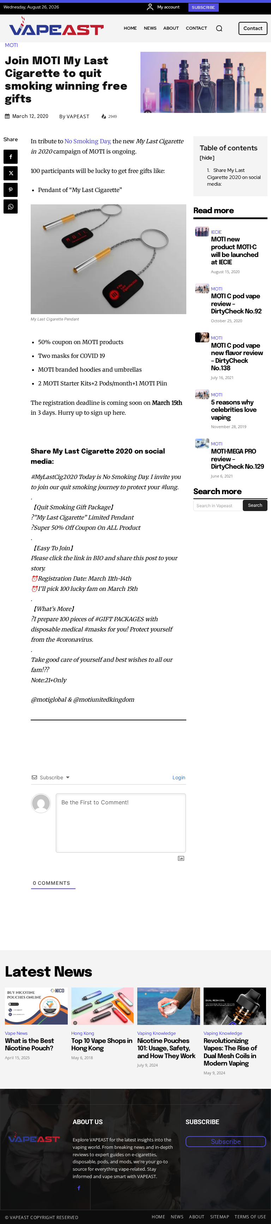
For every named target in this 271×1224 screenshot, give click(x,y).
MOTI (11, 45)
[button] (219, 28)
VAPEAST (78, 116)
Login (178, 777)
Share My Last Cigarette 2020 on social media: (234, 177)
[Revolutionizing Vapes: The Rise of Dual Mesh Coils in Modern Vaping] (235, 1006)
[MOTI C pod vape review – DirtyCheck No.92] (202, 288)
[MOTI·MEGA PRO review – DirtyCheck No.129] (202, 443)
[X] (11, 173)
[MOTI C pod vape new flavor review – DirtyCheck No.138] (202, 337)
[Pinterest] (11, 190)
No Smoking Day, (88, 141)
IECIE (216, 232)
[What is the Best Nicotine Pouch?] (36, 1006)
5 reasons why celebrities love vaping (234, 410)
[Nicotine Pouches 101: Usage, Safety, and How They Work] (168, 1006)
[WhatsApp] (11, 206)
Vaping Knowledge (156, 1033)
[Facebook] (11, 157)
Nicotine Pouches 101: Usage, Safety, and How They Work (166, 1049)
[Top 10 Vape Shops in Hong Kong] (102, 1006)
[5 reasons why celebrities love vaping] (202, 394)
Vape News (16, 1033)
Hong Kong (82, 1033)
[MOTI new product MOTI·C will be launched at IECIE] (202, 231)
